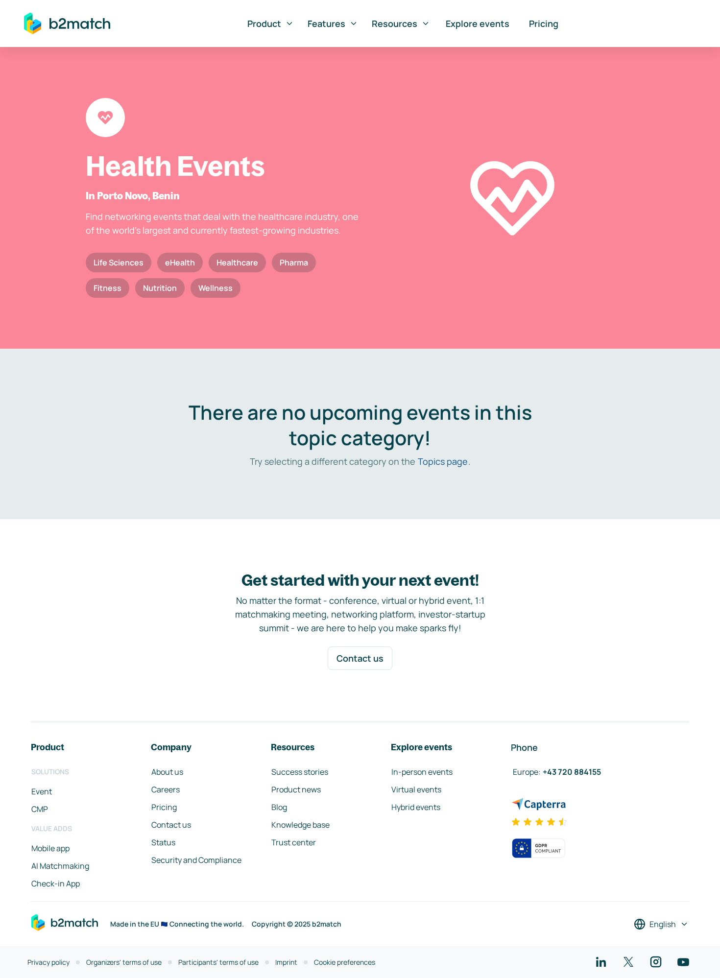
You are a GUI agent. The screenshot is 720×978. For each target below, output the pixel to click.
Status (163, 842)
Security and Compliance (196, 860)
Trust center (293, 842)
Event (41, 791)
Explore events (477, 23)
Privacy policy (48, 962)
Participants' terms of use (218, 962)
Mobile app (50, 848)
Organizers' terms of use (124, 962)
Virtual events (416, 789)
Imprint (286, 962)
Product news (296, 789)
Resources (394, 23)
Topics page (443, 461)
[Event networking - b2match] (67, 23)
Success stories (299, 771)
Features (326, 23)
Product (264, 23)
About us (167, 771)
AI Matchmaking (60, 865)
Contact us (360, 658)
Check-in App (55, 883)
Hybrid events (415, 807)
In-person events (422, 771)
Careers (165, 789)
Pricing (543, 23)
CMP (39, 809)
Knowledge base (300, 824)
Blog (279, 807)
